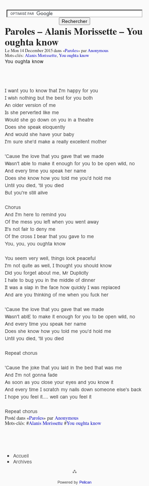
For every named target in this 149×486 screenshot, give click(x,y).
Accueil (21, 456)
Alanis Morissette (41, 55)
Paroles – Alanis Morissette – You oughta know (74, 36)
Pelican (85, 482)
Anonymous (98, 50)
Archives (22, 462)
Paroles (71, 50)
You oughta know (74, 55)
